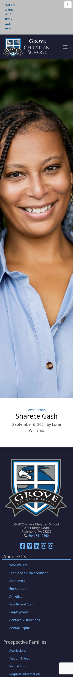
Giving (9, 9)
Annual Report (20, 628)
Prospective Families (24, 642)
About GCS (14, 557)
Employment (18, 612)
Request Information (24, 674)
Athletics (15, 596)
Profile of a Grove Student (28, 573)
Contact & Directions (24, 620)
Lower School (37, 410)
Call (8, 23)
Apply (8, 19)
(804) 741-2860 (38, 535)
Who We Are (18, 565)
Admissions (17, 650)
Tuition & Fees (19, 658)
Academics (17, 581)
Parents (10, 5)
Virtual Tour (18, 666)
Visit (8, 14)
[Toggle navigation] (65, 47)
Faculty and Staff (21, 604)
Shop (8, 28)
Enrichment (17, 588)
